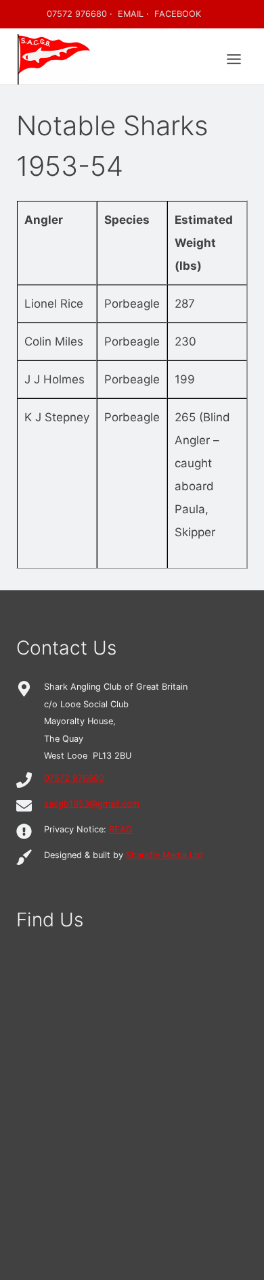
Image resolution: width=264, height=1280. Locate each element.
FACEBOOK (177, 14)
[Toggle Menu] (234, 59)
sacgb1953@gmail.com (91, 804)
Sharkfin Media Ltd (164, 855)
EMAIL (131, 14)
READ (120, 829)
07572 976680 (77, 14)
